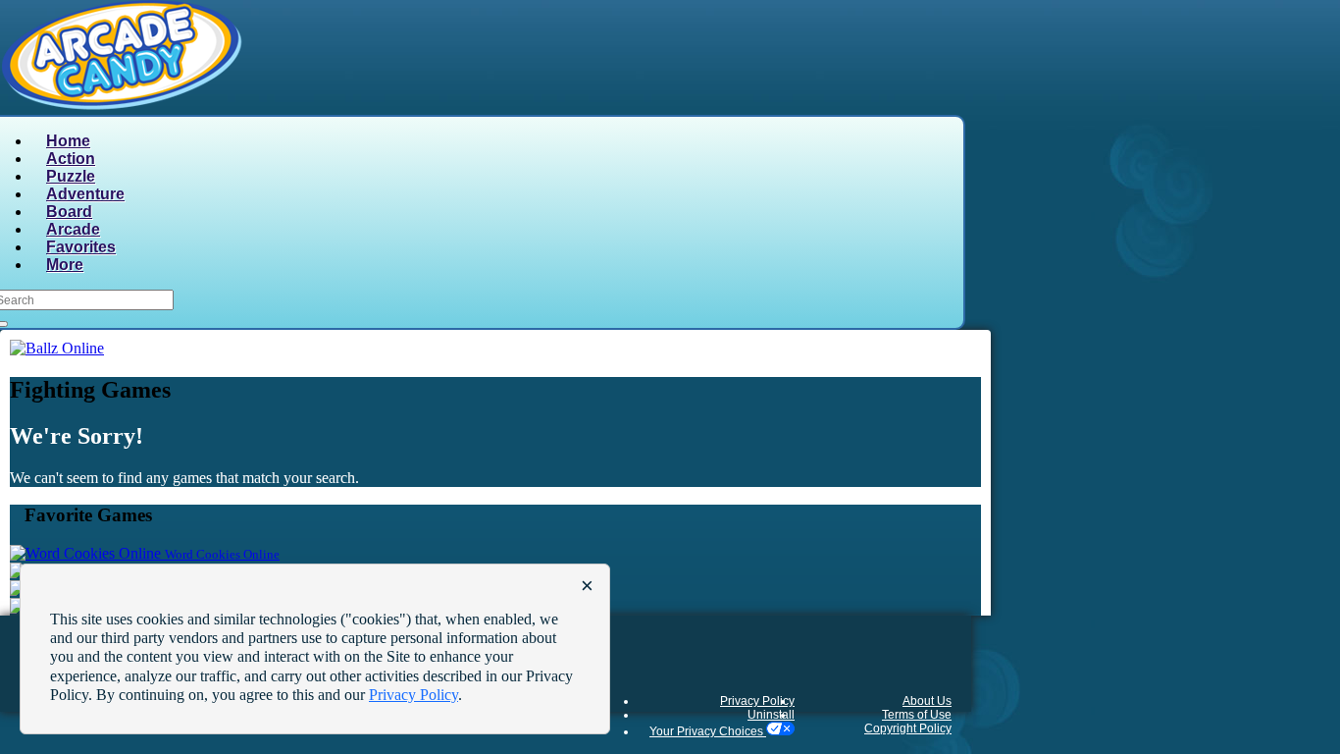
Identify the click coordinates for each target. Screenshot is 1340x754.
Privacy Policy (757, 701)
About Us (927, 701)
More (64, 264)
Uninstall (771, 715)
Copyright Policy (908, 728)
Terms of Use (917, 715)
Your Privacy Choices (707, 731)
